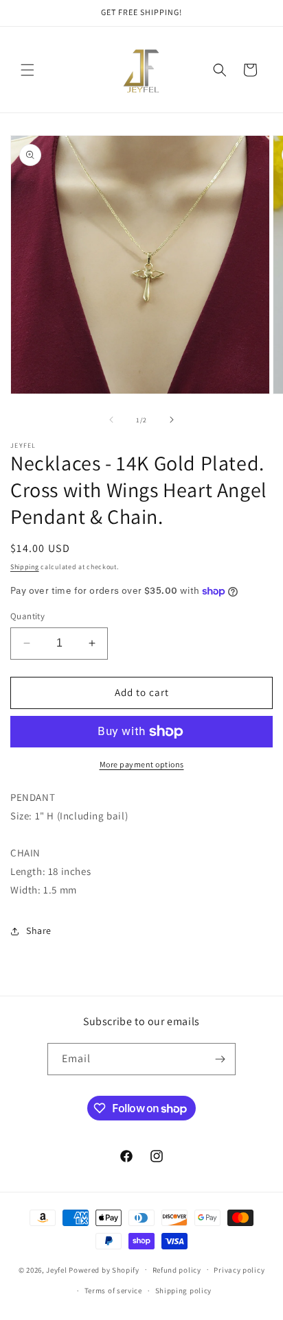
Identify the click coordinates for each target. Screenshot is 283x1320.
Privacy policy (239, 1270)
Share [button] (39, 930)
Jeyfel (56, 1269)
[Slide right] (172, 420)
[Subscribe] (220, 1059)
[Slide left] (111, 420)
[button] (27, 70)
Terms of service (113, 1290)
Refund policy (176, 1270)
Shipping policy (183, 1290)
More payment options (142, 764)
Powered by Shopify (104, 1269)
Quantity (27, 616)
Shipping (24, 566)
